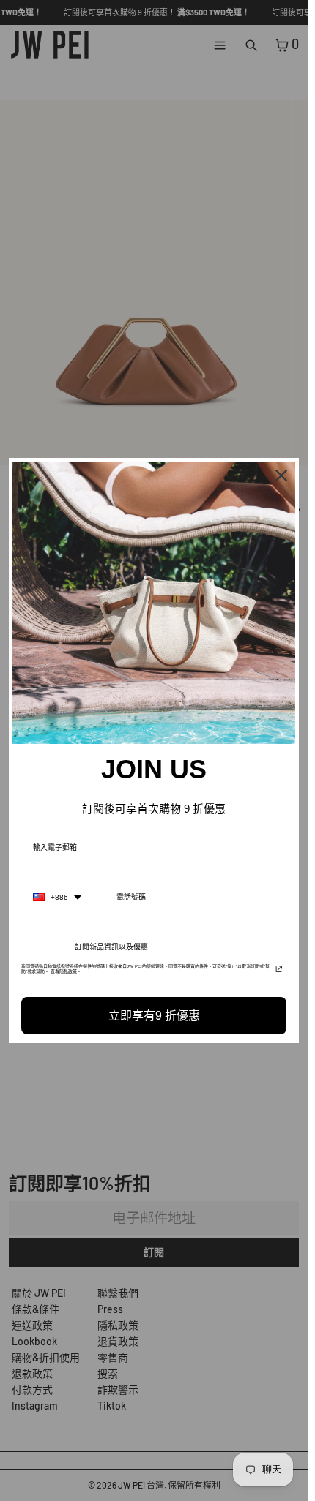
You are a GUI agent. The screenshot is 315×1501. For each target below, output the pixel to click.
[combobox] (57, 897)
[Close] (281, 475)
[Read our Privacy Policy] (279, 970)
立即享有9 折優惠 (154, 1015)
